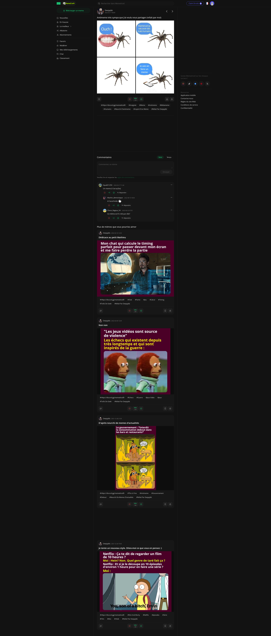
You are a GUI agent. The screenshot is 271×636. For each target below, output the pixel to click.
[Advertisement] (196, 39)
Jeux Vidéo (150, 397)
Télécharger (74, 10)
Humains (108, 109)
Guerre (140, 397)
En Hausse (64, 22)
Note (160, 157)
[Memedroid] (58, 3)
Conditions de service (189, 105)
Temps (169, 157)
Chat (62, 54)
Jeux (160, 397)
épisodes (156, 615)
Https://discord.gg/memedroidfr (114, 105)
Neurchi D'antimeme (122, 109)
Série (165, 615)
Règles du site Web (188, 101)
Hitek (117, 619)
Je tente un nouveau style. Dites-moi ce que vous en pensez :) (130, 548)
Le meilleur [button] (64, 26)
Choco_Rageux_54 (114, 210)
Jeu (145, 300)
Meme (142, 105)
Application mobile (188, 95)
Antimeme (153, 105)
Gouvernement (158, 493)
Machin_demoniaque (115, 198)
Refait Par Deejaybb (160, 109)
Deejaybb (109, 10)
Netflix (146, 615)
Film (102, 619)
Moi (109, 619)
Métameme (165, 105)
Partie (138, 300)
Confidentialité (186, 108)
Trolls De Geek (106, 304)
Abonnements (65, 35)
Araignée (133, 105)
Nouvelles (64, 18)
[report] (167, 99)
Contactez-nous (187, 98)
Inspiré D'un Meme (141, 109)
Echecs (131, 397)
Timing (161, 300)
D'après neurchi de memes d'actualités (119, 423)
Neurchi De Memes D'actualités (122, 497)
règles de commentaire (125, 177)
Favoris (63, 41)
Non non (103, 325)
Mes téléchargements (69, 49)
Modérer (63, 45)
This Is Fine (133, 493)
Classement (64, 58)
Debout (103, 497)
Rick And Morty (134, 615)
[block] (172, 99)
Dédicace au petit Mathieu (112, 237)
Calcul (153, 300)
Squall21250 (108, 185)
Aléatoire (63, 30)
